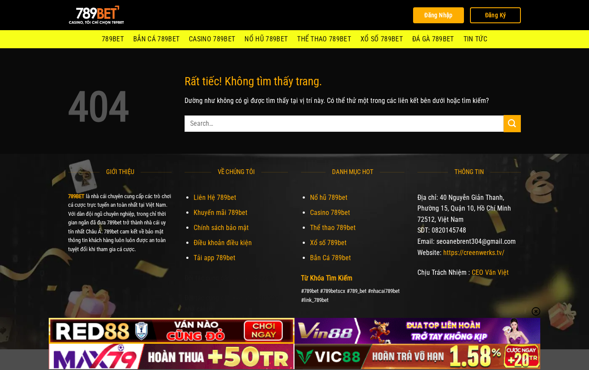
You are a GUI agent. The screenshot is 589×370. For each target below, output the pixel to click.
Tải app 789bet (214, 258)
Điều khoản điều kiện (223, 243)
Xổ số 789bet (381, 39)
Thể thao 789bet (324, 39)
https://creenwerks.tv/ (473, 253)
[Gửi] (512, 123)
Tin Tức (475, 39)
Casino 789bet (212, 39)
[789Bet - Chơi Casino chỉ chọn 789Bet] (111, 15)
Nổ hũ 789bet (266, 39)
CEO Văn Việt (490, 272)
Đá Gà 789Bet (433, 39)
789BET (113, 39)
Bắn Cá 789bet (156, 39)
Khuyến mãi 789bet (221, 212)
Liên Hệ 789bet (215, 197)
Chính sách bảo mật (221, 228)
